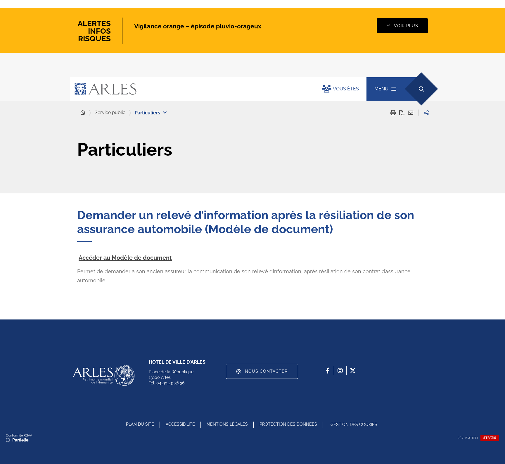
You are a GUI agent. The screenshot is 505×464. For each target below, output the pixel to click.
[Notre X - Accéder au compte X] (352, 370)
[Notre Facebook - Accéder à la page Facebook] (327, 370)
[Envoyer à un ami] (410, 112)
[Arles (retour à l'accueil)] (190, 89)
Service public (110, 112)
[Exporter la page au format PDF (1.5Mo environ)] (401, 112)
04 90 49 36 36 (170, 383)
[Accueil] (82, 112)
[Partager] (426, 112)
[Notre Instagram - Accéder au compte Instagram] (340, 370)
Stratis (489, 438)
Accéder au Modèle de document (125, 257)
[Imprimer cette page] (393, 112)
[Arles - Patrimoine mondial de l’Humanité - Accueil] (103, 375)
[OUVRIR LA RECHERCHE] (421, 88)
